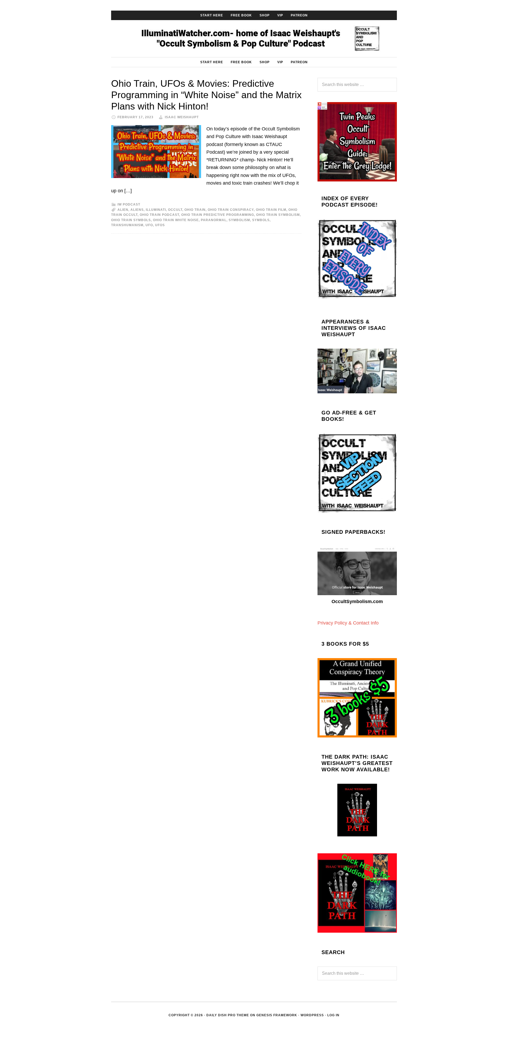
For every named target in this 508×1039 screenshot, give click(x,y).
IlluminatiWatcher (254, 38)
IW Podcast (128, 204)
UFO (149, 225)
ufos (160, 225)
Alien (122, 210)
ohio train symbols (131, 220)
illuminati (156, 210)
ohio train (195, 210)
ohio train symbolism (278, 215)
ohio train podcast (159, 215)
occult (175, 210)
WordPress (312, 1015)
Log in (333, 1015)
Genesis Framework (276, 1015)
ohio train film (271, 210)
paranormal (213, 220)
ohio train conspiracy (231, 210)
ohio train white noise (176, 220)
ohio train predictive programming (217, 215)
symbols (261, 220)
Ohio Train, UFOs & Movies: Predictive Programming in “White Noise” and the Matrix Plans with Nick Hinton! (206, 95)
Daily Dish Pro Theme (227, 1015)
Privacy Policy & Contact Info (348, 623)
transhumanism (127, 225)
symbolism (239, 220)
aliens (137, 210)
